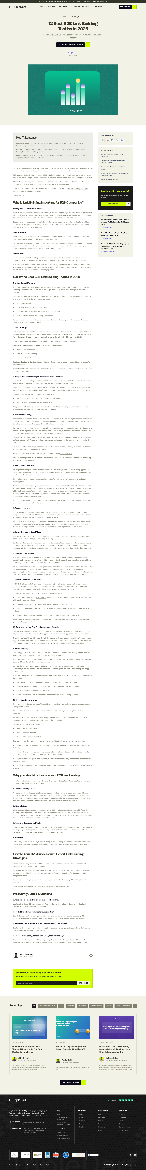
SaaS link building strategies (77, 189)
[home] (17, 7)
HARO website (41, 597)
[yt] (135, 1155)
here (67, 887)
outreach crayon (66, 453)
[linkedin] (130, 1155)
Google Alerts (26, 303)
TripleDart (18, 182)
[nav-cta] (125, 7)
